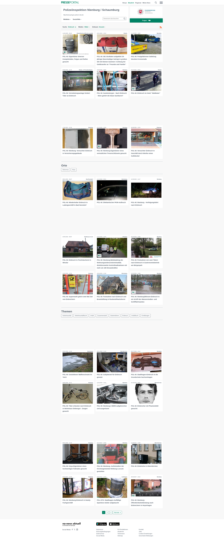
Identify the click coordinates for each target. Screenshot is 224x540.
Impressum (99, 529)
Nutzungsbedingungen (103, 531)
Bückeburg (124, 179)
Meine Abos (146, 3)
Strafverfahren (114, 315)
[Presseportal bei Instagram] (76, 529)
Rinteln (125, 33)
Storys (124, 3)
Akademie (121, 531)
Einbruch (125, 315)
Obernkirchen (123, 351)
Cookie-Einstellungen (145, 533)
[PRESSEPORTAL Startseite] (70, 2)
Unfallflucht (134, 315)
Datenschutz (100, 533)
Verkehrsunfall (66, 315)
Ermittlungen (145, 315)
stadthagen (124, 477)
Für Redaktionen (123, 529)
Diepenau (159, 127)
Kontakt (141, 529)
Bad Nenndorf (89, 179)
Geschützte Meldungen (146, 536)
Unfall (92, 315)
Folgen (144, 20)
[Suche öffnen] (156, 2)
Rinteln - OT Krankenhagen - (86, 70)
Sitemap (120, 536)
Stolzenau (65, 169)
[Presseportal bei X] (74, 529)
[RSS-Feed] (161, 27)
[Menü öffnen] (161, 2)
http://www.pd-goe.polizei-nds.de (73, 15)
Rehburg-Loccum (88, 236)
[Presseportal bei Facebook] (72, 529)
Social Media (100, 536)
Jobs (140, 531)
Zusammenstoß (102, 315)
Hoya (73, 169)
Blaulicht (131, 3)
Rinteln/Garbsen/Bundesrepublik (85, 33)
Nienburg (125, 70)
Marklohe (159, 33)
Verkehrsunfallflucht (81, 315)
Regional (138, 3)
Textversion (121, 533)
